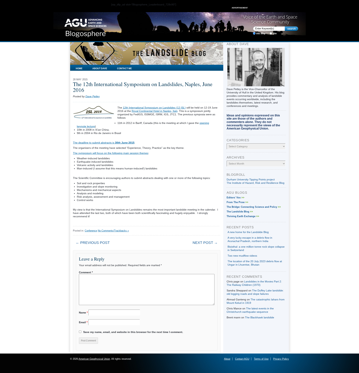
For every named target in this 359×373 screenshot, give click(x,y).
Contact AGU (242, 358)
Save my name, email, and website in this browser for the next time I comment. (133, 332)
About (227, 358)
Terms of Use (261, 358)
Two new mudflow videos (242, 255)
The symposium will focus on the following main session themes (110, 153)
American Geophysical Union (94, 358)
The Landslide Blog (240, 211)
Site (275, 33)
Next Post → (205, 243)
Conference (91, 230)
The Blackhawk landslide (259, 317)
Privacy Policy (281, 358)
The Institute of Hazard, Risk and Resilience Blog (255, 182)
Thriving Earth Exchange (243, 216)
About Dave (99, 68)
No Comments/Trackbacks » (113, 230)
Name (83, 312)
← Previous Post (93, 243)
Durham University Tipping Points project (251, 179)
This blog (260, 33)
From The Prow (237, 202)
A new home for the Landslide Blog (248, 232)
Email (83, 322)
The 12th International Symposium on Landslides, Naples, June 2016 (142, 86)
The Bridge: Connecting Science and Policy (254, 206)
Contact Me (124, 68)
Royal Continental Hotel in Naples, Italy (154, 110)
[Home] (85, 26)
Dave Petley (92, 96)
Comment (86, 272)
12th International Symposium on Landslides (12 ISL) (154, 107)
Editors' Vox (235, 197)
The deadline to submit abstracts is (103, 142)
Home (79, 68)
